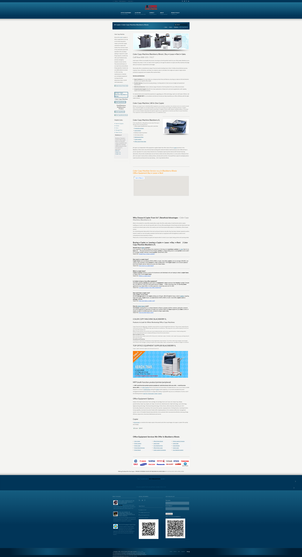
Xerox (117, 128)
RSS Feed (131, 556)
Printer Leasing (137, 443)
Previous (139, 551)
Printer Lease (137, 445)
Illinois (170, 27)
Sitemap (135, 556)
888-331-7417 (143, 510)
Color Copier (137, 441)
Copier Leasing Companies (159, 450)
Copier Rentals (176, 445)
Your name (168, 500)
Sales (179, 551)
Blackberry (176, 27)
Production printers (139, 128)
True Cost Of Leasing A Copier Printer (127, 524)
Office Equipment (122, 1)
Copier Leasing (137, 139)
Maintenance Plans (138, 137)
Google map (118, 154)
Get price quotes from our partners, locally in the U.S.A (151, 487)
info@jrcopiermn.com (145, 512)
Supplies (183, 551)
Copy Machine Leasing (178, 450)
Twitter (143, 500)
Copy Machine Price (158, 445)
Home (166, 27)
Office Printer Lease (158, 448)
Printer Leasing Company (179, 441)
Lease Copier (156, 443)
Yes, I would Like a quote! (151, 479)
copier (175, 147)
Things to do (118, 152)
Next (142, 551)
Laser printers (137, 130)
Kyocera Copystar (119, 123)
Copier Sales (175, 443)
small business (147, 389)
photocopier (151, 393)
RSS (140, 500)
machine (147, 387)
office (143, 387)
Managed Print (119, 130)
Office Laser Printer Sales (140, 141)
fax (147, 393)
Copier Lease (176, 448)
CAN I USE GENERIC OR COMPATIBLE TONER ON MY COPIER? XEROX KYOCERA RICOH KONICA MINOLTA (127, 514)
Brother (117, 125)
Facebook (145, 500)
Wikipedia (117, 150)
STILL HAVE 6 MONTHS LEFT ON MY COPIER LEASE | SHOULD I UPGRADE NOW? (126, 502)
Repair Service (119, 132)
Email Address (169, 505)
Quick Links (130, 1)
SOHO (157, 389)
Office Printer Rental (158, 441)
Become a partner (144, 517)
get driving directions (144, 515)
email (144, 393)
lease (143, 247)
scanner (160, 393)
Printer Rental (137, 450)
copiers (182, 296)
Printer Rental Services (139, 448)
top (189, 551)
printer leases (141, 306)
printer (156, 393)
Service (116, 1)
